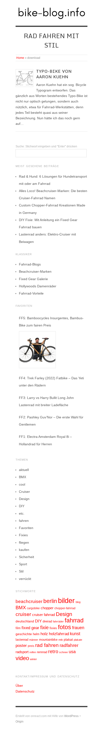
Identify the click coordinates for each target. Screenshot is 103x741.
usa (72, 651)
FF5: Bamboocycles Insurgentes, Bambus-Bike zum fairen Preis (51, 321)
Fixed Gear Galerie (33, 279)
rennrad (42, 652)
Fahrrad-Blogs (30, 264)
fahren (24, 521)
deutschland (25, 621)
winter (33, 659)
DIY (21, 506)
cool (22, 484)
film (18, 628)
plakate (78, 639)
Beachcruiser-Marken (35, 271)
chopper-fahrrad (64, 608)
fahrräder (58, 621)
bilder (66, 600)
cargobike (33, 608)
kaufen (24, 550)
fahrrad (74, 620)
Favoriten (26, 528)
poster (21, 645)
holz (44, 634)
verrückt (25, 579)
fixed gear (30, 628)
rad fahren (47, 645)
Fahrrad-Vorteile (31, 293)
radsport (22, 652)
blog (78, 602)
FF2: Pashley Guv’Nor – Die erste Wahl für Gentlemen (51, 420)
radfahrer (69, 645)
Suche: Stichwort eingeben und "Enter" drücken (46, 146)
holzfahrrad (59, 634)
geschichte (24, 634)
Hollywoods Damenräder (37, 286)
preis (31, 646)
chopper (47, 608)
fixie (44, 627)
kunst (75, 633)
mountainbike (48, 639)
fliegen (24, 542)
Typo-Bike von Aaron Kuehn (54, 74)
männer (33, 639)
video (22, 658)
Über (19, 685)
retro (53, 651)
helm (36, 634)
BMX (22, 477)
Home (20, 58)
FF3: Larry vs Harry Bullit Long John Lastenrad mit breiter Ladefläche (46, 401)
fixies (53, 628)
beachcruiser (29, 601)
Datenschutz (25, 691)
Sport (23, 564)
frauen (78, 627)
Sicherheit (26, 557)
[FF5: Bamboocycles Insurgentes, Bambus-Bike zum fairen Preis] (37, 349)
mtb (60, 639)
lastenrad (22, 639)
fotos (64, 627)
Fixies (23, 535)
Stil (21, 571)
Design (24, 499)
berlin (50, 601)
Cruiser (24, 492)
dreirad (47, 621)
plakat (68, 639)
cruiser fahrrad (43, 615)
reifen (32, 652)
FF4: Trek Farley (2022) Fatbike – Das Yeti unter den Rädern (51, 381)
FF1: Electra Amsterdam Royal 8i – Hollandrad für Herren (45, 440)
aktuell (24, 470)
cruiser (23, 614)
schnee (63, 652)
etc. (21, 513)
